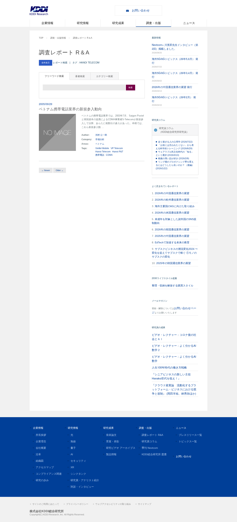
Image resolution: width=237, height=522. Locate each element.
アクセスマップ (45, 467)
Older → (59, 170)
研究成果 (118, 23)
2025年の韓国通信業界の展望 (173, 263)
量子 (73, 447)
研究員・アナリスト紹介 (85, 480)
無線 (73, 441)
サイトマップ (144, 504)
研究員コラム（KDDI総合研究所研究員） (174, 130)
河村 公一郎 (101, 135)
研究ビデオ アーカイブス (120, 447)
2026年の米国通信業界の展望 (172, 212)
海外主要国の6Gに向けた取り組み (175, 206)
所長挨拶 (41, 434)
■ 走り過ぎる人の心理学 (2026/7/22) (174, 142)
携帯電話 (99, 155)
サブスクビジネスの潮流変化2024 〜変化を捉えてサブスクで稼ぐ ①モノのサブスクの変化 (175, 252)
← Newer (45, 170)
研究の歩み (42, 480)
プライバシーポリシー (77, 504)
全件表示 (45, 63)
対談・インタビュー (82, 486)
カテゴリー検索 (104, 76)
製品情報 (111, 454)
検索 (130, 87)
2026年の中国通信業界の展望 (172, 193)
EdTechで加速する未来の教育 (172, 242)
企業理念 (41, 441)
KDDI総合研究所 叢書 (154, 454)
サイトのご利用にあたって (45, 504)
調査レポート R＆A (82, 38)
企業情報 (47, 23)
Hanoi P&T (117, 151)
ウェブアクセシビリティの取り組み (113, 504)
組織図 (40, 460)
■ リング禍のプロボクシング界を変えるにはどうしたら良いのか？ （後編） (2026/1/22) (175, 165)
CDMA (109, 155)
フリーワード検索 (54, 76)
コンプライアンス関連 (49, 473)
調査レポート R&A (152, 434)
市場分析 (99, 139)
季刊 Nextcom (150, 447)
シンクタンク (78, 473)
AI (72, 454)
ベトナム (100, 144)
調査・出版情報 (58, 38)
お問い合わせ (141, 10)
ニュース (189, 23)
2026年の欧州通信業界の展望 (172, 199)
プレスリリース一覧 (190, 434)
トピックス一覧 (188, 441)
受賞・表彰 (112, 441)
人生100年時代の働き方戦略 (169, 367)
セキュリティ (78, 460)
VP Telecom (117, 148)
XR (72, 467)
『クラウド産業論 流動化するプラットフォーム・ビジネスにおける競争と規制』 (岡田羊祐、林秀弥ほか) (174, 389)
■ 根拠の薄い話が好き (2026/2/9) (172, 158)
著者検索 (80, 76)
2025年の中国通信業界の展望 (172, 235)
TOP (41, 38)
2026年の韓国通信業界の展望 (172, 229)
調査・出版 (153, 23)
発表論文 (111, 434)
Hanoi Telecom (103, 151)
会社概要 (41, 447)
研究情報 (83, 23)
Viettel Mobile (102, 148)
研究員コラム (149, 441)
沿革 (38, 454)
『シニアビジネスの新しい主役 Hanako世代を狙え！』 (171, 376)
